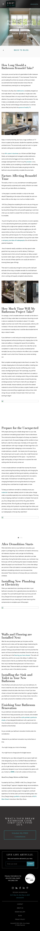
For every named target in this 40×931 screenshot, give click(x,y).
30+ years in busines (11, 153)
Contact (20, 904)
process (28, 162)
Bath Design (20, 33)
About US (20, 908)
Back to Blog (21, 50)
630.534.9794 (34, 4)
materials (4, 492)
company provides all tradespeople (13, 240)
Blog (20, 915)
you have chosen (22, 655)
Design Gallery (20, 912)
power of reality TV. (25, 107)
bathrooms (20, 91)
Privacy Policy (20, 919)
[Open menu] (3, 4)
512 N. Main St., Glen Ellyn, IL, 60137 (20, 895)
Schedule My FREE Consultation (20, 835)
